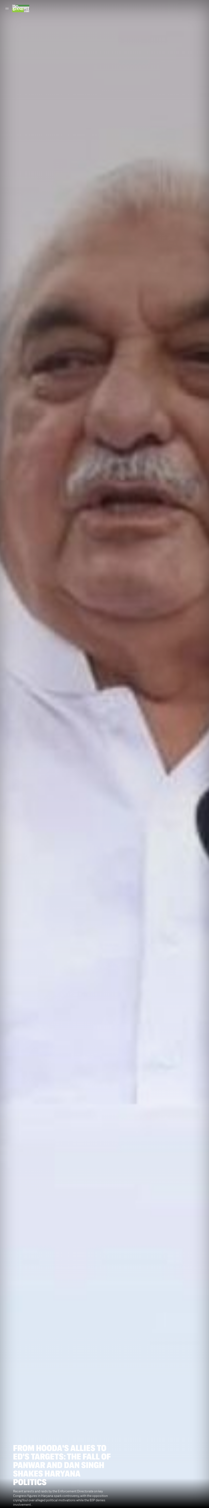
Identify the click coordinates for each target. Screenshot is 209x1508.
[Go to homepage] (20, 8)
